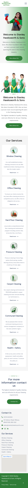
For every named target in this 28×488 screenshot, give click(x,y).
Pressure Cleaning (14, 252)
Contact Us (14, 401)
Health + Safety (14, 348)
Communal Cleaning (14, 316)
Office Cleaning (14, 188)
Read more (13, 172)
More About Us (14, 58)
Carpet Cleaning (14, 284)
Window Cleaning (14, 156)
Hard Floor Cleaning (14, 220)
